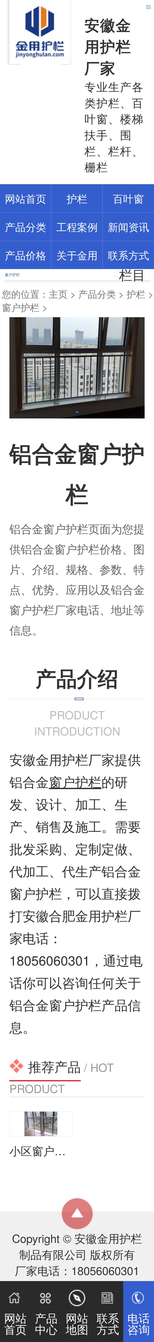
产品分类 (97, 293)
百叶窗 (128, 198)
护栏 (77, 198)
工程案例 (77, 226)
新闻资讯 (128, 226)
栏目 (132, 274)
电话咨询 (138, 1323)
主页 (58, 293)
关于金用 (77, 254)
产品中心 (46, 1323)
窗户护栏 (20, 307)
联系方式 (128, 254)
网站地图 (77, 1323)
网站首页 (15, 1323)
